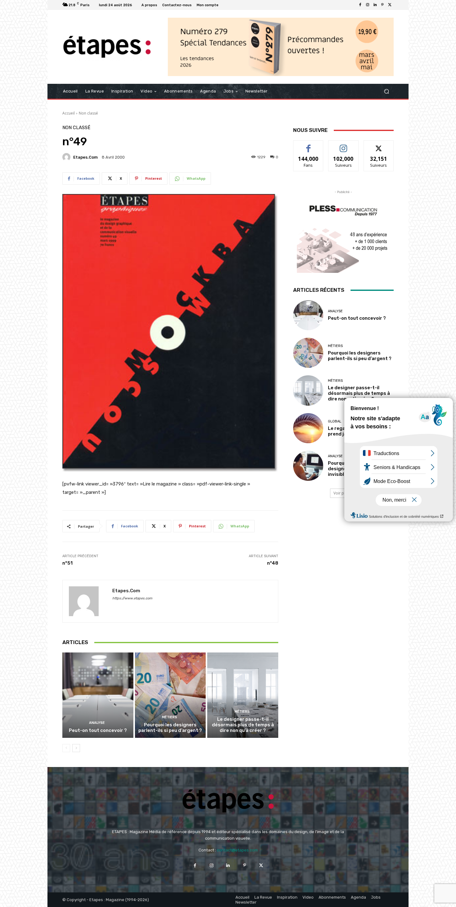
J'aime (308, 145)
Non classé (88, 113)
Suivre (343, 145)
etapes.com (85, 157)
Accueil (68, 113)
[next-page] (76, 748)
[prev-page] (66, 748)
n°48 (272, 563)
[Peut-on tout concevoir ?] (97, 695)
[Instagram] (367, 5)
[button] (386, 91)
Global (334, 421)
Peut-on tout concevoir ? (98, 730)
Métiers (169, 717)
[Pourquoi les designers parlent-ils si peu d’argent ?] (170, 695)
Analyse (97, 722)
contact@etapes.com (237, 850)
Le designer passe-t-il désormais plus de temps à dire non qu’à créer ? (243, 724)
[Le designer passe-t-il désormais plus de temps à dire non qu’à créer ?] (242, 695)
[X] (390, 5)
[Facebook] (360, 5)
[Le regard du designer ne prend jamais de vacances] (308, 428)
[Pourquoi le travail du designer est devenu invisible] (308, 466)
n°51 (67, 563)
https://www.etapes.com (132, 598)
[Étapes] (106, 47)
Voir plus (341, 493)
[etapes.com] (67, 157)
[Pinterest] (382, 5)
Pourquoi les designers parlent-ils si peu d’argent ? (170, 727)
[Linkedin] (375, 5)
